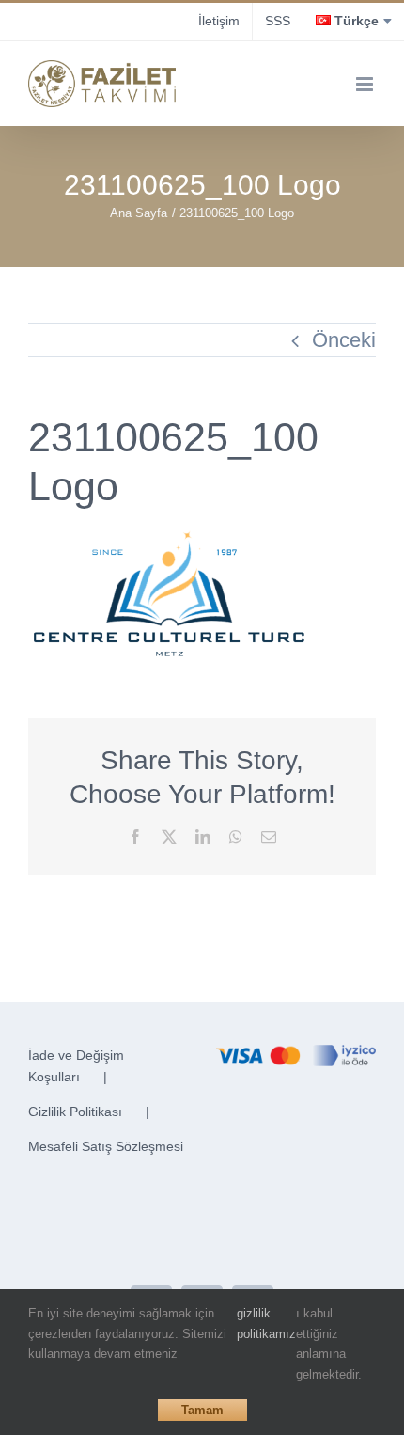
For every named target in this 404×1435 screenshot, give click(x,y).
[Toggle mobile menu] (366, 84)
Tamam (202, 1410)
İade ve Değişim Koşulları (76, 1066)
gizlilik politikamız (266, 1323)
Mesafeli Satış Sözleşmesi (105, 1146)
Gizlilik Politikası (75, 1111)
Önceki (344, 340)
